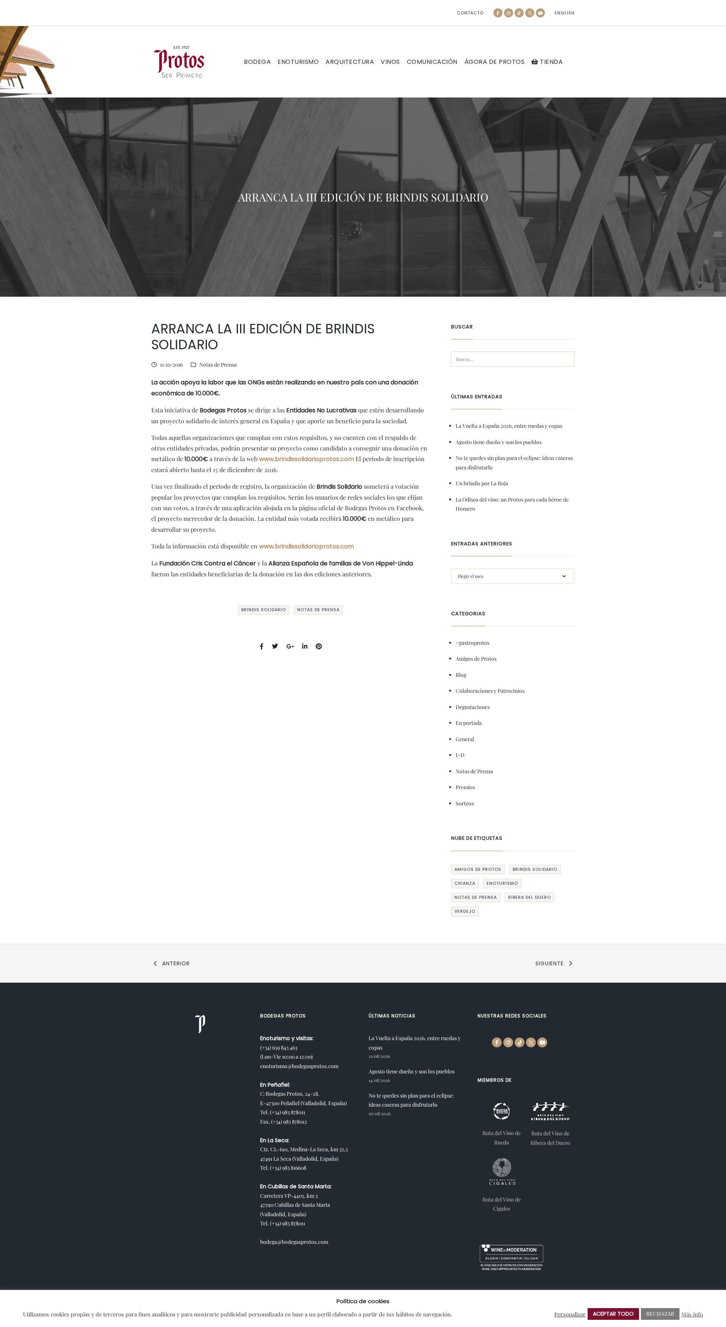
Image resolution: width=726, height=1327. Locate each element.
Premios (465, 787)
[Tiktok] (519, 12)
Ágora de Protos (494, 62)
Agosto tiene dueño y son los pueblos (498, 442)
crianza (465, 883)
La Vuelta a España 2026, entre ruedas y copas (509, 425)
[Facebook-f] (498, 12)
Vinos (390, 62)
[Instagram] (508, 12)
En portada (469, 722)
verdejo (465, 911)
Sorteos (465, 803)
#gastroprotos (472, 642)
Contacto (470, 13)
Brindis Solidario (263, 610)
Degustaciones (473, 707)
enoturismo (502, 883)
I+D (460, 755)
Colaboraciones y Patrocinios (490, 690)
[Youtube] (540, 12)
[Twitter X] (529, 12)
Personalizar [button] (570, 1314)
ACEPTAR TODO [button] (613, 1314)
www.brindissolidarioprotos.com (306, 459)
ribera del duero (529, 897)
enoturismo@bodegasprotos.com (299, 1066)
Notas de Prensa (218, 364)
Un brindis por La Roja (482, 483)
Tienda (550, 62)
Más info (692, 1314)
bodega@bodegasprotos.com (294, 1242)
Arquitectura (350, 62)
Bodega (257, 62)
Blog (461, 674)
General (465, 739)
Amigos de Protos (476, 658)
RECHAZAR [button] (660, 1313)
